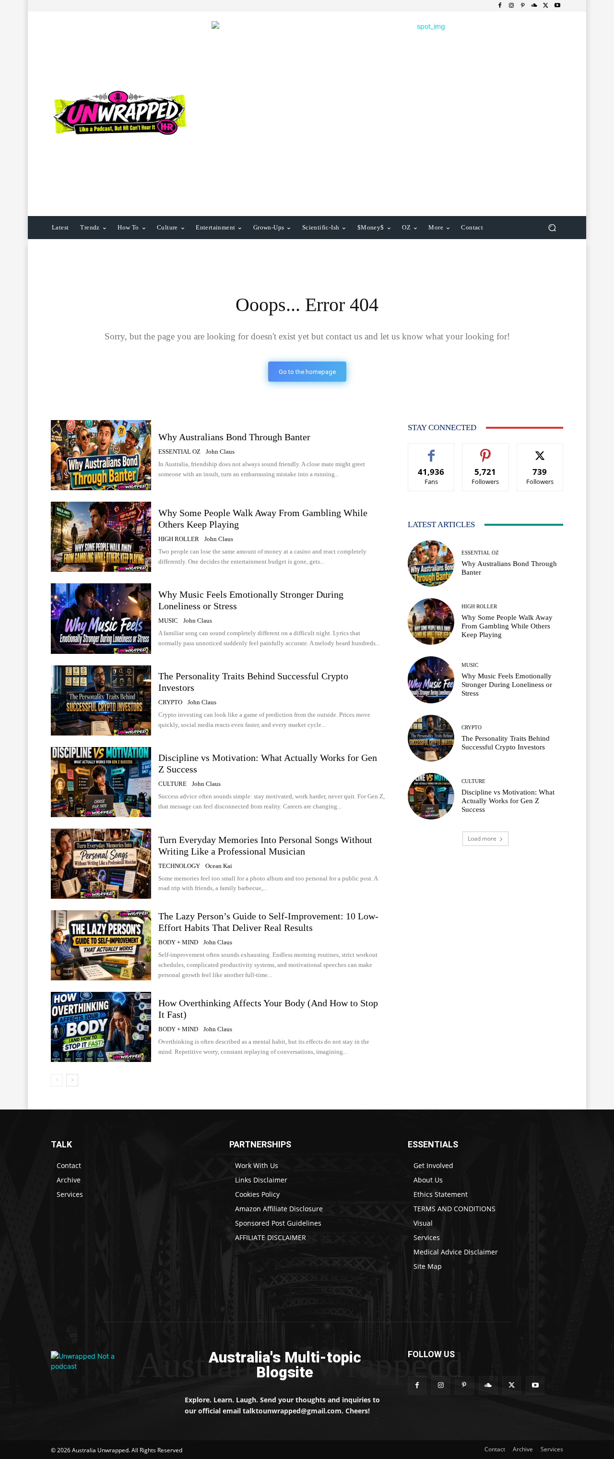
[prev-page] (57, 1080)
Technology (179, 866)
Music (168, 620)
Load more (482, 838)
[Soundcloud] (534, 6)
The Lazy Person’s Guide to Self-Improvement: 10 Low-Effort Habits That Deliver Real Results (268, 922)
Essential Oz (179, 451)
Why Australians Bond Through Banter (234, 437)
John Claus (220, 451)
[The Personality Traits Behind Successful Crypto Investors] (101, 700)
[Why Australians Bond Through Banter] (101, 455)
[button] (552, 228)
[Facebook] (500, 6)
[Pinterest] (523, 6)
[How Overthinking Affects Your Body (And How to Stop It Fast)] (101, 1027)
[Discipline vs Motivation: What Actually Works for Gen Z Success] (101, 782)
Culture (172, 784)
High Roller (178, 539)
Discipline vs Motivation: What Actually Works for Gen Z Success (508, 800)
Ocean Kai (218, 865)
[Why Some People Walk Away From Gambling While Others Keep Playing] (101, 537)
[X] (546, 6)
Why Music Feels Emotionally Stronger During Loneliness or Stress (506, 684)
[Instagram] (511, 6)
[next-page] (72, 1080)
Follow (485, 450)
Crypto (170, 702)
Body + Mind (178, 942)
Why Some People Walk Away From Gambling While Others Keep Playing (507, 626)
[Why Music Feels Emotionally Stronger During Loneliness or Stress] (101, 618)
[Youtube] (557, 6)
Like (431, 450)
